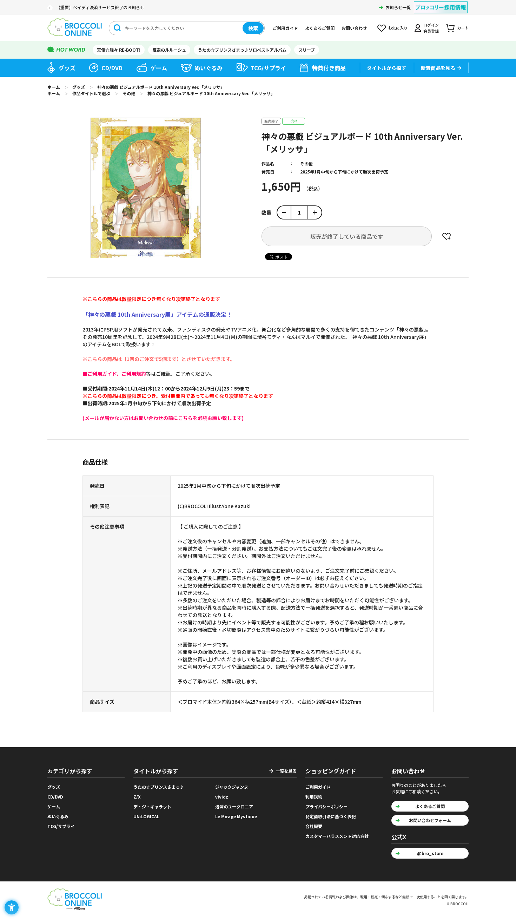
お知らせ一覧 (398, 7)
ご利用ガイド (285, 28)
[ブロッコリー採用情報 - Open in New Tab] (441, 3)
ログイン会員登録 (431, 28)
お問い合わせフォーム (430, 820)
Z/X (137, 797)
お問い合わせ (354, 28)
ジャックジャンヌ (231, 787)
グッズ (67, 68)
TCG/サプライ (268, 68)
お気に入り (398, 28)
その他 (306, 163)
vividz (221, 797)
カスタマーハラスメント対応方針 (337, 836)
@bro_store (430, 853)
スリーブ (306, 50)
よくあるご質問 (320, 28)
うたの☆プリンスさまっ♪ (158, 787)
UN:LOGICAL (146, 816)
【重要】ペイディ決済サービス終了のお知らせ (100, 7)
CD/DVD (112, 68)
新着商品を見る (438, 67)
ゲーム (158, 68)
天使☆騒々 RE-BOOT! (118, 50)
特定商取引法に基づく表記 (330, 816)
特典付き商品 (329, 68)
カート (463, 28)
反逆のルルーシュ (169, 50)
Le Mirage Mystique (236, 816)
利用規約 (313, 797)
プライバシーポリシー (326, 806)
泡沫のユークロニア (234, 806)
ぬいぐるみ (208, 68)
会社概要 (313, 826)
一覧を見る (286, 771)
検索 (253, 28)
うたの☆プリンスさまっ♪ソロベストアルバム (242, 50)
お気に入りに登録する (446, 236)
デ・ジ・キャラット (152, 806)
